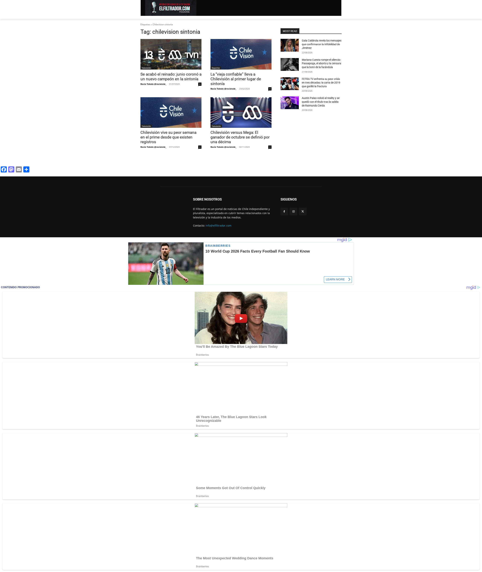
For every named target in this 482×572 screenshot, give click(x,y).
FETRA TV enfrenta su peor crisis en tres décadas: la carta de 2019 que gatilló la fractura (321, 82)
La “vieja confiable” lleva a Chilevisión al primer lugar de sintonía (235, 79)
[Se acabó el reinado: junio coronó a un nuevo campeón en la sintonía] (170, 54)
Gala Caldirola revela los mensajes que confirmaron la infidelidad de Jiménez (321, 44)
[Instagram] (293, 211)
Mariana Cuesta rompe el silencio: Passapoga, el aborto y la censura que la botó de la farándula (321, 63)
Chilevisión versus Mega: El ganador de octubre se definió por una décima (240, 137)
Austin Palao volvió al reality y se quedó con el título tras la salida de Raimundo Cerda (320, 101)
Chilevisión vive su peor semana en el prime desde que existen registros (168, 137)
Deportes (216, 68)
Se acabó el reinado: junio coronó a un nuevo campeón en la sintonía (170, 76)
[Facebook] (284, 211)
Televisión (146, 68)
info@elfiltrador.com (218, 225)
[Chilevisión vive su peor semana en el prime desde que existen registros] (170, 112)
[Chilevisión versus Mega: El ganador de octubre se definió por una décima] (241, 112)
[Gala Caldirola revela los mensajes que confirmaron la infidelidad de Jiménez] (290, 45)
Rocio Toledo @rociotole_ (153, 84)
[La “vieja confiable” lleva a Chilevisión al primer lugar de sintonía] (241, 54)
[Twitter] (302, 211)
